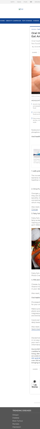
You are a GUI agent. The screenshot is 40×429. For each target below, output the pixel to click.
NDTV (12, 2)
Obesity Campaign (13, 20)
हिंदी (31, 2)
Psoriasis (15, 424)
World (19, 2)
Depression (16, 427)
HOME (2, 20)
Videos (36, 20)
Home (33, 29)
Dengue (15, 415)
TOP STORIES (27, 20)
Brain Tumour (17, 421)
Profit (25, 2)
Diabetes (15, 418)
